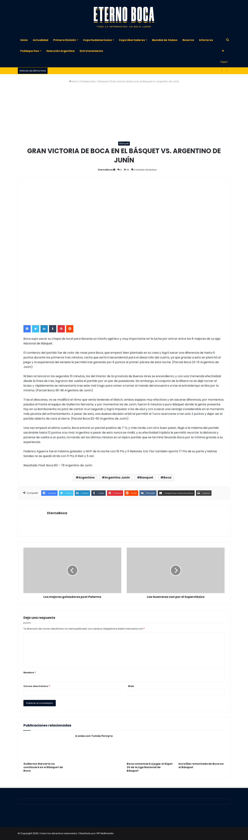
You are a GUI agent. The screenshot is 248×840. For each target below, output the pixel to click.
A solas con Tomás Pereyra (94, 736)
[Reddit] (69, 328)
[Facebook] (27, 328)
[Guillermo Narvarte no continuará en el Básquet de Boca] (46, 747)
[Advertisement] (124, 112)
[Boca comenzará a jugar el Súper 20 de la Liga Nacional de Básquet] (150, 747)
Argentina (87, 477)
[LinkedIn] (44, 328)
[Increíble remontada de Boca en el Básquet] (201, 747)
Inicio (24, 40)
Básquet (103, 81)
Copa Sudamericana (97, 40)
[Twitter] (35, 328)
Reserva (188, 40)
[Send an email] (114, 169)
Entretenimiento (91, 51)
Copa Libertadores (132, 40)
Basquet (146, 477)
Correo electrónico (36, 686)
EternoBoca (105, 169)
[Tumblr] (52, 328)
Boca (167, 477)
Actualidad (40, 40)
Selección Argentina (60, 51)
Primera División (64, 40)
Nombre (29, 672)
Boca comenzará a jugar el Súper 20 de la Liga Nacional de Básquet (150, 767)
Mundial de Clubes (164, 40)
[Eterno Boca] (124, 17)
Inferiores (206, 40)
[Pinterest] (61, 328)
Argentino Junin (117, 477)
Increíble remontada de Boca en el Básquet (201, 765)
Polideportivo (29, 51)
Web (131, 686)
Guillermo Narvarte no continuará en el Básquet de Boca (43, 767)
